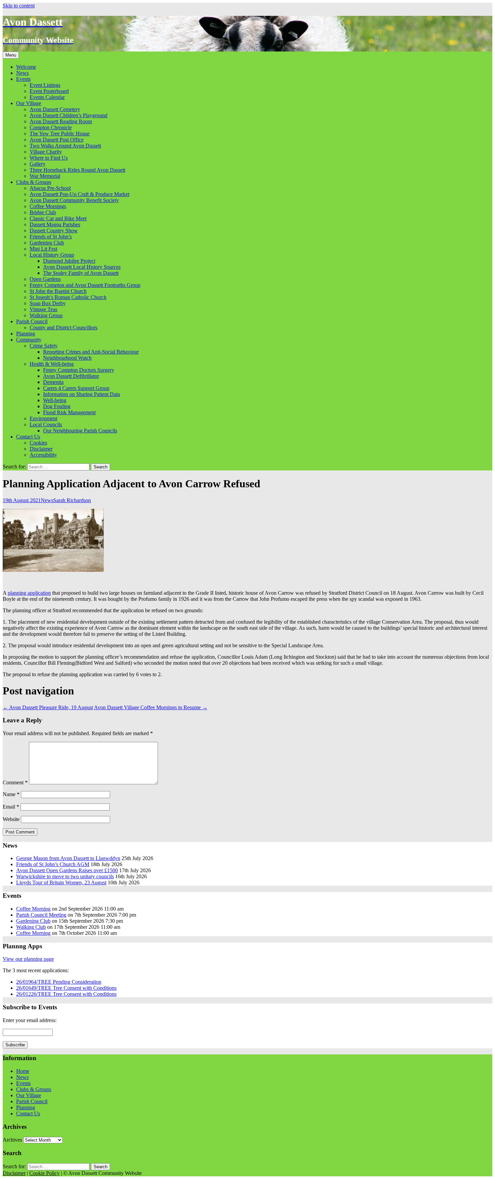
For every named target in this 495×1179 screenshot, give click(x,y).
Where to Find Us (49, 158)
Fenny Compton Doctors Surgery (78, 370)
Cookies (38, 443)
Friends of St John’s (51, 236)
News (22, 73)
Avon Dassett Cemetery (55, 109)
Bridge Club (43, 212)
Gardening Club (47, 242)
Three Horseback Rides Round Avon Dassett (77, 170)
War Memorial (45, 176)
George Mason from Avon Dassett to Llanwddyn (68, 858)
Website (11, 819)
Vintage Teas (43, 309)
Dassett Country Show (54, 230)
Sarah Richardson (72, 500)
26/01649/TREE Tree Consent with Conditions (66, 988)
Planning (25, 333)
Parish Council (31, 321)
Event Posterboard (49, 91)
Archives (12, 1140)
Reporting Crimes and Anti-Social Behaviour (91, 352)
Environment (43, 418)
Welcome (26, 67)
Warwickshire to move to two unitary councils (65, 876)
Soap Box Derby (48, 303)
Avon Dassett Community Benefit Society (74, 200)
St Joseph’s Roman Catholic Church (68, 297)
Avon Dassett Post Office (57, 139)
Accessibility (43, 455)
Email (11, 807)
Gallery (37, 164)
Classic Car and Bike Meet (58, 218)
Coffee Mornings (48, 206)
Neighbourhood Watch (67, 358)
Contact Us (28, 436)
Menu (10, 55)
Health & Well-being (52, 364)
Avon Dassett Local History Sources (82, 267)
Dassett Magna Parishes (55, 224)
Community (28, 339)
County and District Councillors (63, 327)
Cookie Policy (44, 1173)
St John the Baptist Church (58, 291)
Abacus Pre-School (50, 188)
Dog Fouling (56, 406)
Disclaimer (41, 449)
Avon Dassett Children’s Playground (68, 115)
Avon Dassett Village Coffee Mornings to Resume (150, 707)
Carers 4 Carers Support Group (76, 388)
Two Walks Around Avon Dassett (65, 146)
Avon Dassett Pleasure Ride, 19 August (48, 707)
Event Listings (45, 85)
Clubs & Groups (33, 182)
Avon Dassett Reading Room (61, 121)
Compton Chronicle (51, 127)
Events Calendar (47, 97)
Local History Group (52, 255)
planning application (29, 593)
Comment (15, 782)
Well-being (54, 400)
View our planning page (28, 959)
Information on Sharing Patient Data (81, 394)
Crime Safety (44, 346)
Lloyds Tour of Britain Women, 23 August (61, 882)
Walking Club (31, 927)
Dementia (53, 382)
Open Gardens (45, 279)
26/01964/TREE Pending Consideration (58, 982)
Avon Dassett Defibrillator (71, 376)
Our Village (28, 103)
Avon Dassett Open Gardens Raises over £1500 (67, 870)
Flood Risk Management (69, 412)
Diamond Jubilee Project (69, 261)
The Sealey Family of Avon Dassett (81, 273)
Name (11, 794)
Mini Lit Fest (43, 249)
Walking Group (46, 315)
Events (23, 79)
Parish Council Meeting (41, 915)
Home (22, 1071)
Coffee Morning (33, 909)
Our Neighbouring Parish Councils (80, 430)
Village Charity (46, 152)
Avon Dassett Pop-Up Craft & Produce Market (79, 194)
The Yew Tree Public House (60, 133)
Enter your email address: (30, 1020)
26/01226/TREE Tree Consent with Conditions (66, 994)
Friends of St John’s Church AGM (52, 864)
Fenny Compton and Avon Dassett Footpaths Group (85, 285)
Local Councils (46, 424)
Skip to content (19, 5)
